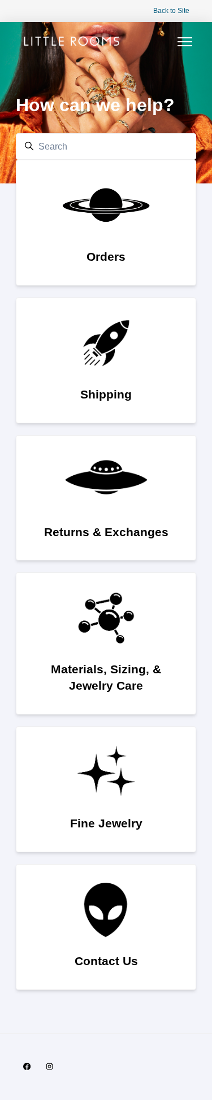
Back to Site (171, 11)
